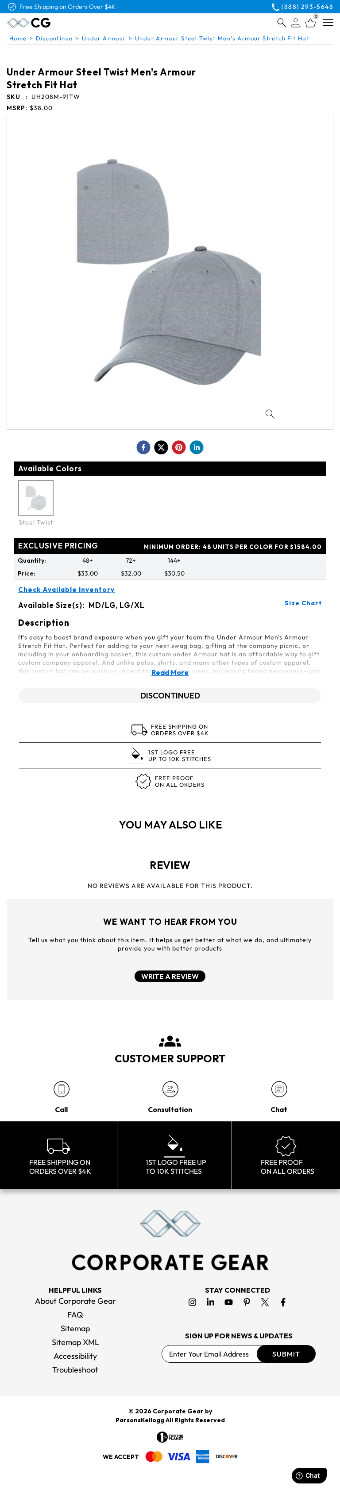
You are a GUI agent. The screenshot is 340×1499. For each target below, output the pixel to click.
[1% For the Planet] (170, 1437)
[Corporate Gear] (170, 1240)
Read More (170, 672)
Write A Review (170, 976)
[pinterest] (179, 447)
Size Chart (303, 603)
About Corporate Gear (75, 1301)
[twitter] (161, 447)
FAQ (75, 1315)
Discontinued (170, 695)
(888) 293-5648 (307, 7)
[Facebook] (283, 1302)
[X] (265, 1302)
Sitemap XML (75, 1342)
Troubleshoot (75, 1370)
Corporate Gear (178, 1411)
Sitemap (75, 1328)
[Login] (296, 23)
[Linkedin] (210, 1302)
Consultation (170, 1109)
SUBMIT (286, 1353)
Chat (278, 1109)
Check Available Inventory (66, 590)
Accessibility (75, 1356)
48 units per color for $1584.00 (233, 546)
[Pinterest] (247, 1302)
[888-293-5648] (61, 1089)
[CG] (48, 23)
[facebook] (143, 447)
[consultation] (170, 1089)
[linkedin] (196, 447)
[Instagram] (192, 1302)
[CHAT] (279, 1089)
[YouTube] (228, 1302)
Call (61, 1109)
